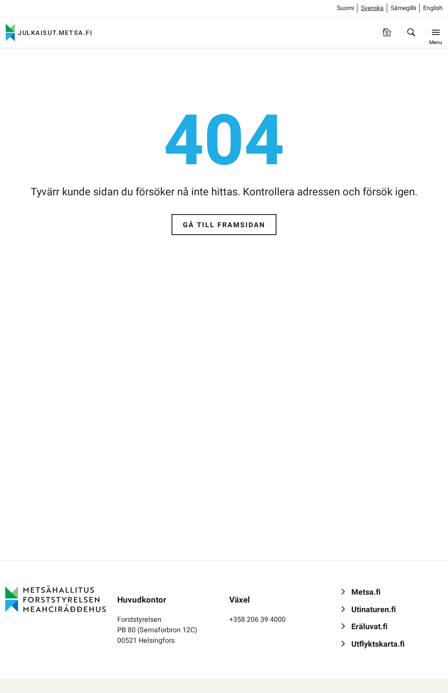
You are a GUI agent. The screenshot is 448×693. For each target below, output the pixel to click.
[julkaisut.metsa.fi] (55, 598)
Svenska (372, 8)
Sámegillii (403, 8)
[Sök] (411, 32)
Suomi (345, 8)
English (433, 8)
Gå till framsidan (224, 225)
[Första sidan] (386, 32)
